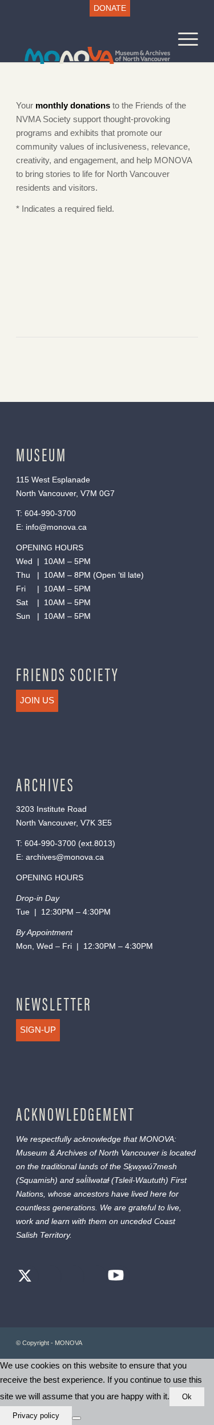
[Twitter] (24, 1277)
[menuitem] (110, 8)
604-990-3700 (50, 513)
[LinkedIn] (93, 1277)
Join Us (37, 700)
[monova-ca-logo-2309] (88, 39)
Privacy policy (36, 1415)
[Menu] (182, 39)
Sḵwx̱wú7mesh (150, 1166)
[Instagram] (70, 1277)
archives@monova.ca (65, 857)
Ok (187, 1396)
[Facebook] (47, 1277)
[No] (76, 1418)
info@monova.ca (56, 527)
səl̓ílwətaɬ (92, 1180)
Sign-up (38, 1029)
